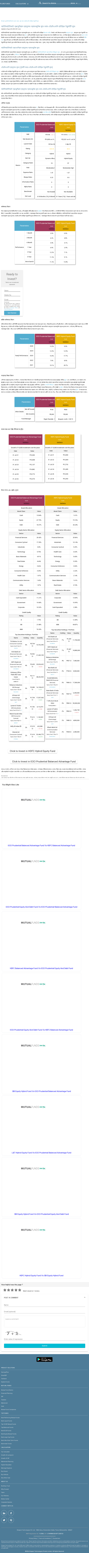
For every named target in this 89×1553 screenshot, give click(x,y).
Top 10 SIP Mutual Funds (8, 1424)
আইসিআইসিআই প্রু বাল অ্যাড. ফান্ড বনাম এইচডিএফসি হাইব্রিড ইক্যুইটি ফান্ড (22, 21)
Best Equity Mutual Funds (8, 1434)
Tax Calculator (5, 1452)
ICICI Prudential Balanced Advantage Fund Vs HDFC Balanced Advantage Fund (41, 845)
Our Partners (5, 1495)
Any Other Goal (5, 1478)
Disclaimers (56, 1538)
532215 (52, 674)
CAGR (40, 211)
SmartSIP (4, 1375)
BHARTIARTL (52, 736)
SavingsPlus (5, 1372)
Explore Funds (5, 1382)
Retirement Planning (7, 1461)
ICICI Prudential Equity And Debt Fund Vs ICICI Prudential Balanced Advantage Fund (41, 907)
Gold (2, 1406)
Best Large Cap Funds (7, 1437)
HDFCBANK (16, 669)
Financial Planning (6, 1393)
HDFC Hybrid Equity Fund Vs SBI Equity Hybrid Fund (41, 1275)
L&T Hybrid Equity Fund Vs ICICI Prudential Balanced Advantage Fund (41, 1153)
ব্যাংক (84, 79)
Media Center (5, 1499)
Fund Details (52, 130)
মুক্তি (77, 389)
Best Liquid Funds (6, 1421)
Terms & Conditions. (8, 309)
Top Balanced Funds (7, 1427)
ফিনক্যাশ (3, 21)
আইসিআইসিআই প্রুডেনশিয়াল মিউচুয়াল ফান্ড (49, 52)
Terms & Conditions (45, 1538)
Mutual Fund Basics (7, 1390)
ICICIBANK (15, 658)
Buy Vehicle (4, 1474)
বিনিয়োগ (17, 54)
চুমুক (65, 380)
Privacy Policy (14, 307)
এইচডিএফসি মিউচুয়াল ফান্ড (52, 71)
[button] (44, 1297)
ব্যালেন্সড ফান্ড (69, 32)
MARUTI (16, 723)
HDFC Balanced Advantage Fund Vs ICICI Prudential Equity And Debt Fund (41, 968)
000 (61, 387)
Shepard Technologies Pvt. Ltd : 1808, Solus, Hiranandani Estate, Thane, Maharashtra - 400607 (44, 1530)
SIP (2, 1396)
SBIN (52, 697)
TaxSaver (4, 1378)
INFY (16, 702)
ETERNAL (16, 739)
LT (21, 710)
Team (3, 1492)
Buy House (4, 1471)
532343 (16, 648)
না (36, 107)
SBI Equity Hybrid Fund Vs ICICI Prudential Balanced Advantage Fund (41, 1091)
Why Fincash (5, 1489)
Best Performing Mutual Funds (10, 1417)
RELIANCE (16, 692)
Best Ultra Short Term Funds (9, 1440)
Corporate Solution (6, 1502)
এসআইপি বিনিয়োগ (49, 385)
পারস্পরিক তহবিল (47, 112)
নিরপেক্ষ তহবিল (47, 32)
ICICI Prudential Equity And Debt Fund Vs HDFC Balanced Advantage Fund (41, 1030)
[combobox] (53, 4)
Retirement (4, 1403)
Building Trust (5, 1486)
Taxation (3, 1400)
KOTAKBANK (52, 687)
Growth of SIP (5, 1458)
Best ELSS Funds (6, 1430)
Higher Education (6, 1465)
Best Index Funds (6, 1443)
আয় (26, 35)
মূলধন (82, 74)
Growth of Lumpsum (7, 1455)
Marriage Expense (6, 1468)
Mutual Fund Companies (8, 1409)
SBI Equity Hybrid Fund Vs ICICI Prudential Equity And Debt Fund (41, 1214)
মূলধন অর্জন (85, 35)
